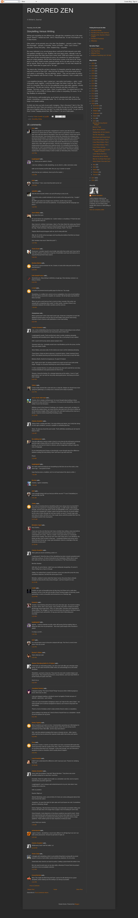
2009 (93, 101)
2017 (93, 81)
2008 (93, 103)
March (95, 169)
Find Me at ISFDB (96, 30)
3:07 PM (34, 153)
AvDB (33, 588)
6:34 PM (34, 282)
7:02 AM (34, 474)
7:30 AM (34, 485)
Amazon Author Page (97, 49)
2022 (93, 68)
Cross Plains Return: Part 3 (101, 139)
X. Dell (34, 288)
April (94, 167)
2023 (93, 66)
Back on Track (97, 127)
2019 (93, 76)
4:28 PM (34, 207)
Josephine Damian (37, 688)
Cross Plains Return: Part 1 (101, 145)
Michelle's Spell (36, 525)
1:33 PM (34, 616)
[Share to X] (60, 117)
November (96, 108)
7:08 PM (34, 307)
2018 (93, 78)
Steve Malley (36, 212)
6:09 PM (34, 270)
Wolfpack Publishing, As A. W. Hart (101, 55)
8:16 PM (34, 322)
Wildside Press (95, 53)
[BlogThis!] (58, 117)
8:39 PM (34, 379)
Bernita (34, 480)
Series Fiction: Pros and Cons (101, 161)
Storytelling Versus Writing (100, 156)
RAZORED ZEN (50, 10)
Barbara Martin (36, 263)
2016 (93, 83)
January (95, 174)
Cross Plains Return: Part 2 (101, 142)
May (94, 164)
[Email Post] (52, 116)
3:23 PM (34, 185)
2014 (93, 88)
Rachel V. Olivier (37, 652)
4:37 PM (34, 243)
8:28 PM (34, 682)
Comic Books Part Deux (100, 154)
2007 (93, 178)
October (95, 111)
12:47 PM (34, 596)
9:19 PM (34, 736)
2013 (93, 91)
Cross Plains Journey (99, 147)
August (95, 116)
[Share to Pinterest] (64, 117)
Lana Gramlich (36, 758)
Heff (33, 180)
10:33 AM (34, 544)
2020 (93, 73)
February (96, 172)
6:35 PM (34, 657)
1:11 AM (34, 433)
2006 (93, 180)
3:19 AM (34, 458)
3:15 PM (34, 174)
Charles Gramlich (37, 327)
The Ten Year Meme (98, 134)
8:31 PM (34, 717)
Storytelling (35, 119)
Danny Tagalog (36, 722)
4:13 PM (34, 869)
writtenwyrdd (36, 830)
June (94, 121)
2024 (93, 63)
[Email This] (56, 117)
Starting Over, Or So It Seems (101, 132)
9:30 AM (34, 837)
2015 (93, 86)
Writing (40, 119)
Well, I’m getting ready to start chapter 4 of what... (101, 150)
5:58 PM (34, 257)
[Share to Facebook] (62, 117)
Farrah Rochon (36, 875)
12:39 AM (34, 765)
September (96, 113)
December (96, 105)
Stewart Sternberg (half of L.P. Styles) (43, 663)
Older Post (79, 889)
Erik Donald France (38, 275)
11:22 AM (34, 848)
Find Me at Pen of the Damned (100, 32)
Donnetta (34, 602)
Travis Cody (35, 853)
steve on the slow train (39, 398)
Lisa (33, 128)
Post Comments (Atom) (41, 892)
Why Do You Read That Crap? (101, 159)
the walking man (37, 439)
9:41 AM (34, 498)
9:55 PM (34, 753)
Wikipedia (94, 41)
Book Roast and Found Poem (101, 137)
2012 (93, 93)
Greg (33, 742)
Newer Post (30, 889)
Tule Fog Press (95, 51)
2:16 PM (34, 647)
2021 (93, 71)
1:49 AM (34, 825)
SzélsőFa (34, 191)
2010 (93, 98)
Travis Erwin (35, 249)
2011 (93, 96)
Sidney (34, 385)
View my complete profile (96, 209)
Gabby (34, 503)
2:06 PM (34, 634)
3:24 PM (34, 882)
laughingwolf (35, 159)
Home (55, 889)
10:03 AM (34, 519)
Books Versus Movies (99, 129)
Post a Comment (34, 885)
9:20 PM (34, 392)
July (94, 118)
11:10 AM (34, 582)
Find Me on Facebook (97, 38)
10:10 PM (34, 415)
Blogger (77, 904)
